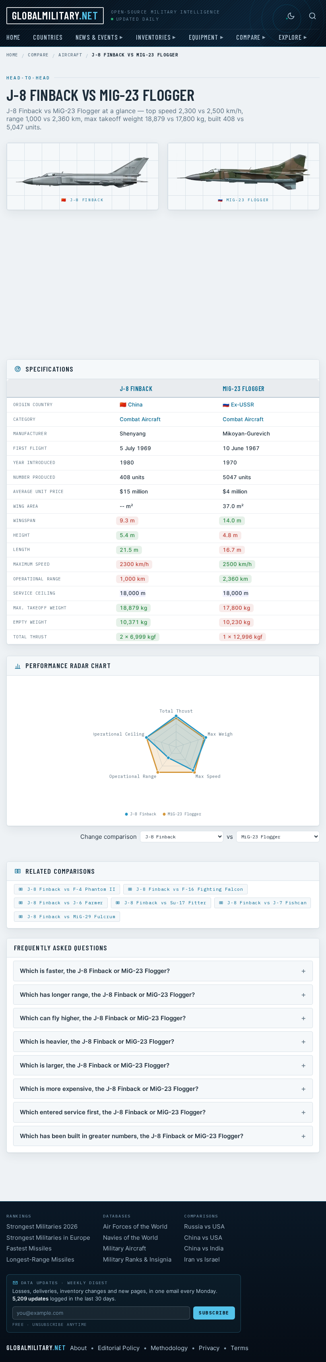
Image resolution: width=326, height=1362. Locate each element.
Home (13, 37)
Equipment (203, 37)
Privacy (209, 1348)
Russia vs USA (204, 1226)
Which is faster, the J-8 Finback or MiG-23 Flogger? (95, 971)
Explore (290, 37)
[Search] (312, 16)
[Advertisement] (163, 284)
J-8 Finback (87, 199)
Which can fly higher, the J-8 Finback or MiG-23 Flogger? (103, 1018)
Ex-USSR (242, 404)
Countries (47, 37)
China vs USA (203, 1237)
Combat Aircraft (140, 419)
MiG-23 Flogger (247, 199)
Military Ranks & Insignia (137, 1259)
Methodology (169, 1348)
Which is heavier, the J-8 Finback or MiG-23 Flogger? (97, 1041)
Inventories (153, 37)
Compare (248, 37)
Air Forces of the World (135, 1226)
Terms (239, 1348)
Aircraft (70, 55)
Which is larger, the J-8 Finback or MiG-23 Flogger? (94, 1065)
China (135, 404)
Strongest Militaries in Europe (48, 1237)
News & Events (97, 37)
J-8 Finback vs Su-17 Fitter (163, 902)
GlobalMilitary (55, 15)
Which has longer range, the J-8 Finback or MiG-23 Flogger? (107, 994)
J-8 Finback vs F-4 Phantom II (70, 889)
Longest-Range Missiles (40, 1259)
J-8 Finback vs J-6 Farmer (63, 902)
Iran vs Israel (202, 1259)
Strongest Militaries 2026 (42, 1226)
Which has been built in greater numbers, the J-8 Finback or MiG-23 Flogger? (131, 1136)
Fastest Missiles (29, 1248)
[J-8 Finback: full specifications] (82, 173)
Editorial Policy (119, 1348)
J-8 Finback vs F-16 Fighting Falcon (188, 889)
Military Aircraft (124, 1248)
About (78, 1348)
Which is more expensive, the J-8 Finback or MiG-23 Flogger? (109, 1088)
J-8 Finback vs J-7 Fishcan (266, 902)
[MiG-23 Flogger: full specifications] (243, 173)
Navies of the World (130, 1237)
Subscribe (214, 1313)
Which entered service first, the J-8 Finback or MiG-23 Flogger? (113, 1112)
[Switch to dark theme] (291, 16)
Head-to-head (28, 78)
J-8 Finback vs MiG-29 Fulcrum (70, 916)
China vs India (203, 1248)
